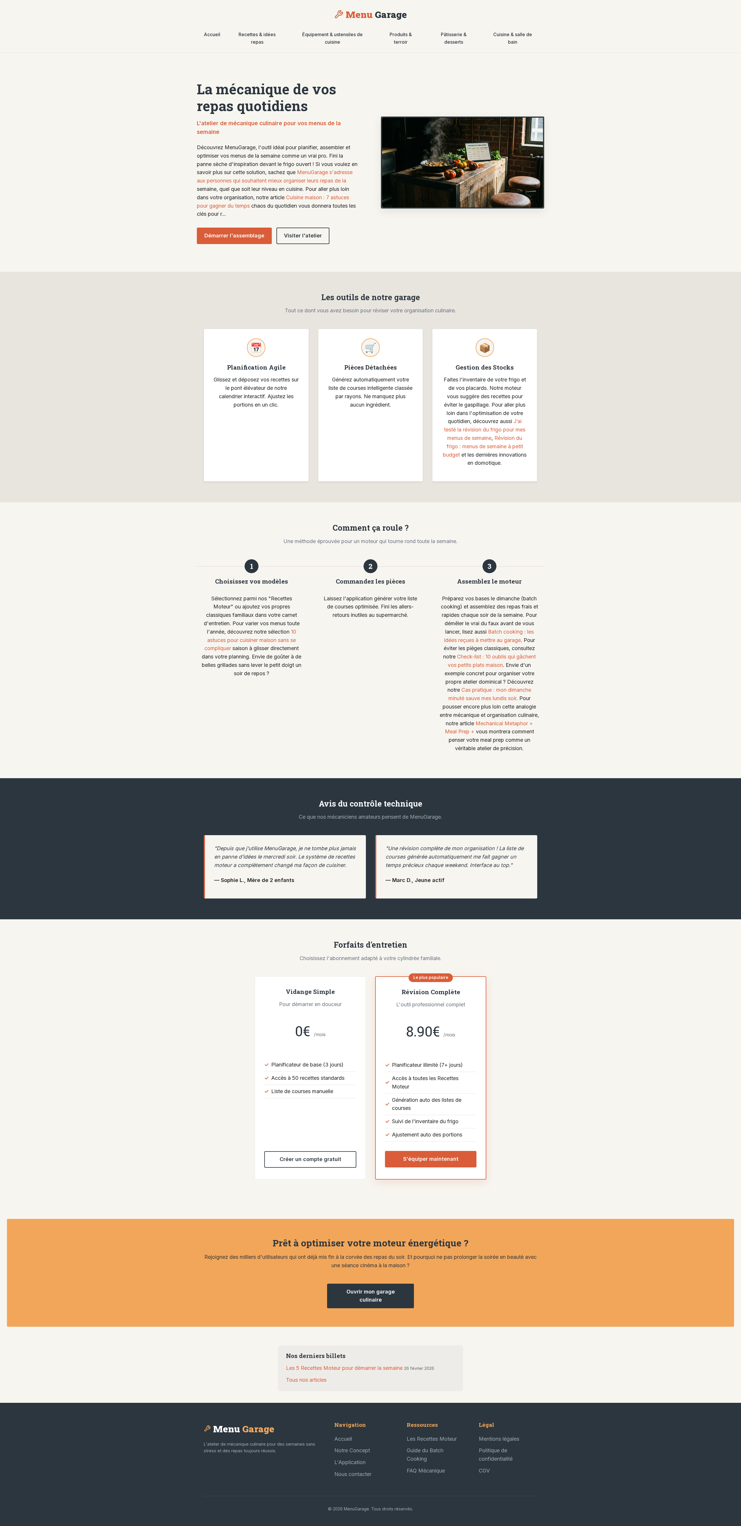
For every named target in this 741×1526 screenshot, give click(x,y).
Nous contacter (352, 1474)
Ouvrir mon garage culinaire (370, 1296)
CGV (484, 1471)
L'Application (350, 1462)
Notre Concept (352, 1450)
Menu (376, 14)
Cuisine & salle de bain (512, 38)
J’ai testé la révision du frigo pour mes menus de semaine (484, 429)
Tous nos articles (306, 1380)
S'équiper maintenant (430, 1159)
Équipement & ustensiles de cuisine (332, 38)
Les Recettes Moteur (432, 1439)
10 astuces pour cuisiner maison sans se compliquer (250, 640)
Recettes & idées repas (257, 38)
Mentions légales (499, 1439)
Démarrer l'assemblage (234, 236)
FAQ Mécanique (426, 1471)
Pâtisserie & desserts (454, 38)
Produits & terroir (401, 38)
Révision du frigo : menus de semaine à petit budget (483, 446)
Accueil (212, 34)
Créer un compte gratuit (310, 1159)
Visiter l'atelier (303, 236)
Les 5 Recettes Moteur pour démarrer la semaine (344, 1368)
